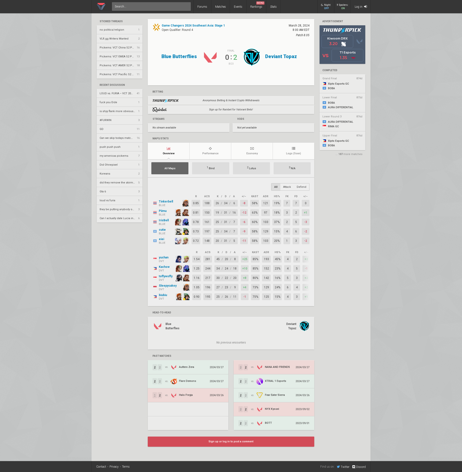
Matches (220, 6)
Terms (126, 466)
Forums (202, 6)
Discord (361, 467)
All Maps (170, 168)
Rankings (257, 5)
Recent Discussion (112, 85)
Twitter (345, 466)
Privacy (114, 466)
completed (329, 70)
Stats (273, 6)
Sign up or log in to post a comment (231, 441)
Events (238, 6)
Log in (359, 6)
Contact (101, 466)
